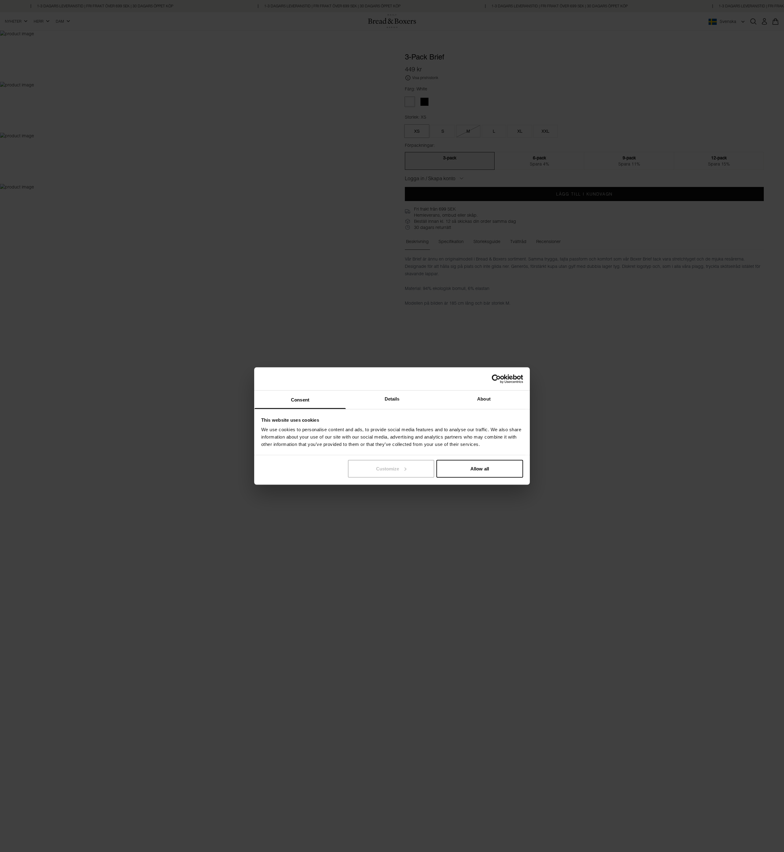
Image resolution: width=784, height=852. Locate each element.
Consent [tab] (300, 399)
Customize (387, 468)
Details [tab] (392, 398)
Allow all (479, 468)
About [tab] (484, 398)
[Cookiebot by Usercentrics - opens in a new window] (496, 378)
